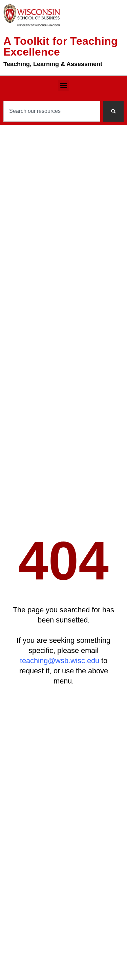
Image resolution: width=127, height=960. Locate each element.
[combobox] (51, 111)
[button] (63, 85)
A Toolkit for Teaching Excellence (60, 46)
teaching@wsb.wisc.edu (59, 660)
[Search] (113, 111)
